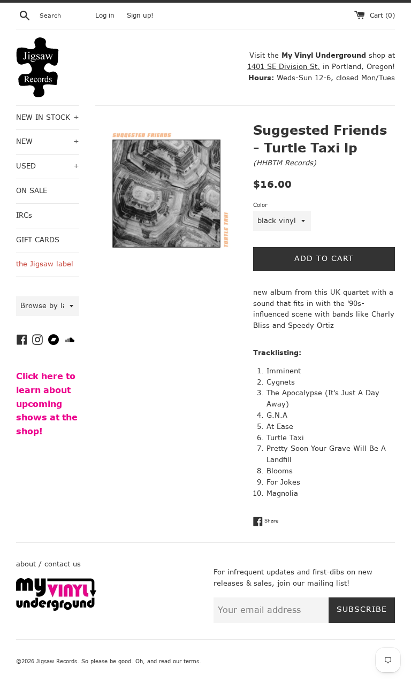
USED (47, 166)
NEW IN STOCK (47, 117)
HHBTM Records (284, 162)
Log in (105, 15)
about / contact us (48, 564)
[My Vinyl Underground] (56, 608)
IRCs (24, 215)
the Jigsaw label (44, 263)
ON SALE (31, 190)
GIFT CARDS (37, 239)
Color (260, 205)
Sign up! (140, 15)
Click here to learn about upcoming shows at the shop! (47, 403)
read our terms (179, 661)
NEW (47, 141)
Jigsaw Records (56, 661)
